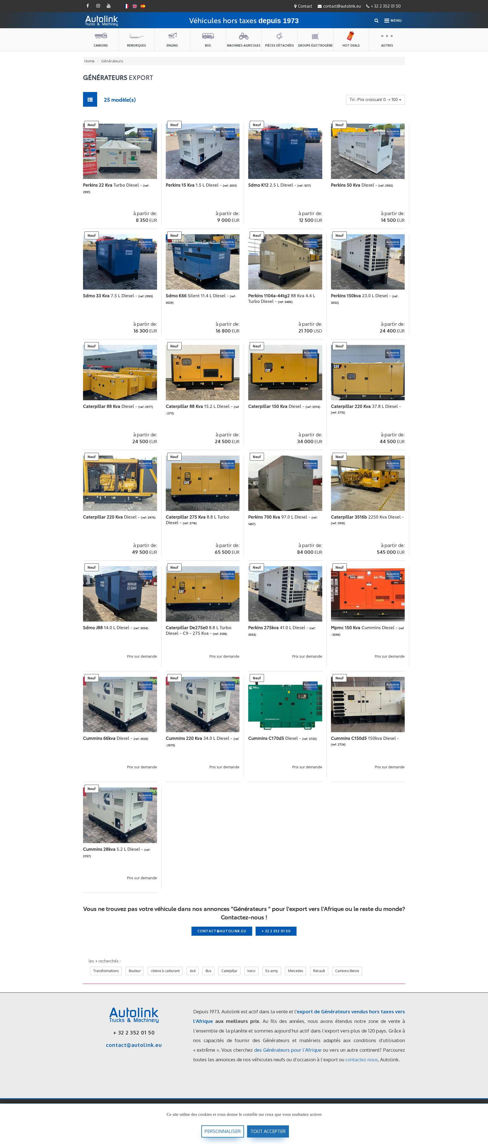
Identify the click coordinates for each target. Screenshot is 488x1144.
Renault (319, 971)
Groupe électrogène (315, 45)
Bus (208, 45)
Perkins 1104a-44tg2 (281, 298)
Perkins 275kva (279, 627)
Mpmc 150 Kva (365, 627)
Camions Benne (347, 971)
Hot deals (351, 45)
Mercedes (295, 971)
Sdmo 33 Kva (110, 295)
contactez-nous (361, 1059)
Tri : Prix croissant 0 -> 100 (374, 99)
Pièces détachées (279, 45)
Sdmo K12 (272, 184)
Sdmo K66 (198, 295)
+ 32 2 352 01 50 (386, 6)
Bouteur (135, 971)
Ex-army (271, 971)
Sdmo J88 (108, 627)
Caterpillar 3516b (367, 516)
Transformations (106, 971)
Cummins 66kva (108, 738)
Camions (101, 45)
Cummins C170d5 (275, 738)
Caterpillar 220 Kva (366, 406)
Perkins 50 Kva (354, 184)
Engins (172, 45)
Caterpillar (229, 971)
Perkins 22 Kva (113, 184)
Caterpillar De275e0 (198, 630)
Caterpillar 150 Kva (277, 406)
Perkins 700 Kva (279, 516)
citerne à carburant (165, 971)
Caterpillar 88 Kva (110, 406)
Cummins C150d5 (365, 738)
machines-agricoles (243, 45)
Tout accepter (268, 1131)
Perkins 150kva (361, 295)
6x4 (192, 971)
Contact (305, 6)
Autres (387, 45)
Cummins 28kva (113, 849)
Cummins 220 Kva (200, 738)
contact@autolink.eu (342, 6)
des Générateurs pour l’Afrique (288, 1050)
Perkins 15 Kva (194, 184)
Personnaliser (223, 1131)
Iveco (251, 971)
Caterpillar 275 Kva (197, 519)
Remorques (136, 45)
